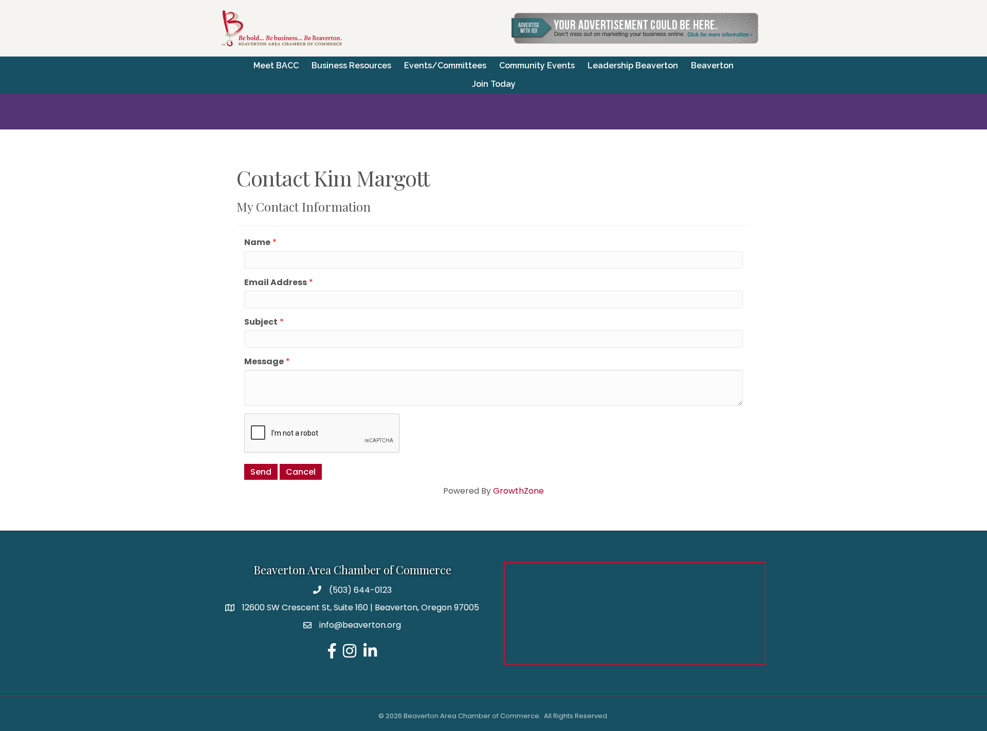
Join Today (494, 84)
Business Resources (351, 65)
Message (264, 361)
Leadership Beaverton (633, 65)
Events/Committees (445, 65)
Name (257, 242)
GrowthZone (518, 491)
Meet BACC (276, 65)
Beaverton (712, 65)
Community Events (537, 65)
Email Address (275, 282)
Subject (261, 322)
